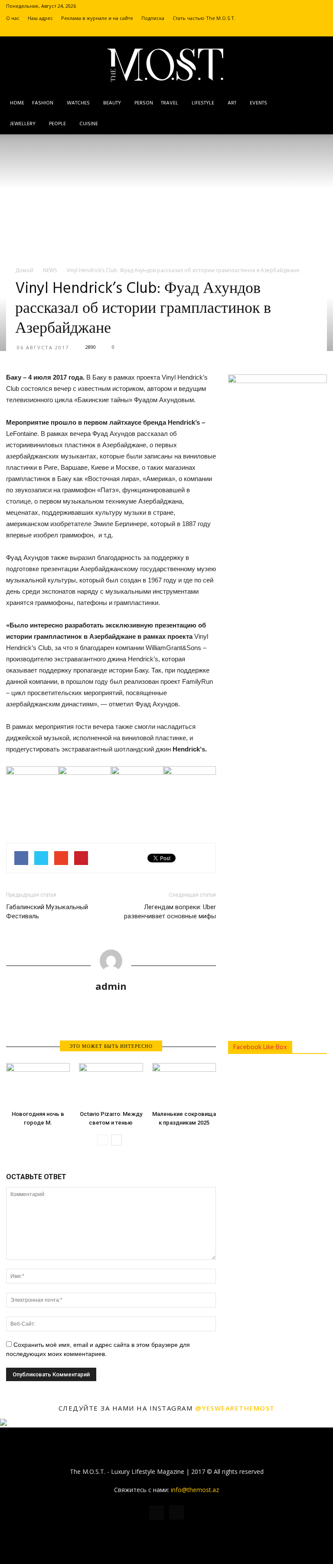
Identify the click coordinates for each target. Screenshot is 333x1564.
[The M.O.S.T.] (166, 65)
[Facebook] (306, 30)
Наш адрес (40, 18)
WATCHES (78, 103)
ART (232, 103)
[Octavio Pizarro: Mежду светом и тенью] (111, 1085)
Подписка (152, 18)
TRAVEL (169, 103)
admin (111, 985)
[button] (316, 113)
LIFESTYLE (203, 103)
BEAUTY (112, 103)
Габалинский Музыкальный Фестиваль (47, 911)
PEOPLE (57, 124)
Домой (24, 270)
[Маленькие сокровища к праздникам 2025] (184, 1085)
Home (17, 103)
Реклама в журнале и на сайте (97, 18)
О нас (13, 18)
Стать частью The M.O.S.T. (204, 18)
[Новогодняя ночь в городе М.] (38, 1085)
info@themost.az (195, 1490)
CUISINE (88, 124)
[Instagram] (320, 30)
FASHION (42, 103)
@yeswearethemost (235, 1408)
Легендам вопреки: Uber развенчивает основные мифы (170, 911)
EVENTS (258, 103)
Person (143, 103)
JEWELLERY (23, 124)
